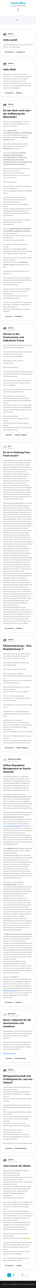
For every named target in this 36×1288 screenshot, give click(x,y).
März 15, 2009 (12, 1072)
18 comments (9, 1002)
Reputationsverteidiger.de (10, 990)
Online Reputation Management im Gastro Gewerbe (17, 768)
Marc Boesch (11, 1013)
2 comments (8, 1058)
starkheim (10, 33)
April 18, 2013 (11, 330)
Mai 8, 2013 (11, 106)
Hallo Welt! (9, 69)
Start (17, 19)
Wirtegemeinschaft (20, 1148)
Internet (17, 1058)
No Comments (9, 52)
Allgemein (19, 93)
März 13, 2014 (12, 65)
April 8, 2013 (11, 448)
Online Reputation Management (12, 826)
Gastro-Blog (18, 3)
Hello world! (10, 40)
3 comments (8, 316)
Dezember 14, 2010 (13, 761)
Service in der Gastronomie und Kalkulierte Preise (13, 337)
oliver (9, 446)
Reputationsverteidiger (14, 759)
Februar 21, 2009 (12, 1161)
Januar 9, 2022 (12, 36)
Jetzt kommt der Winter (17, 1165)
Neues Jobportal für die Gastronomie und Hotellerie (17, 1023)
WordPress (16, 1284)
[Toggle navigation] (18, 9)
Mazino (27, 1284)
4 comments (8, 1148)
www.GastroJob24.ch (9, 1053)
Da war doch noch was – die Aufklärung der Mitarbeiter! (17, 113)
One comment (9, 93)
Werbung (23, 1058)
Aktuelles (18, 435)
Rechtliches (18, 316)
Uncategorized (20, 52)
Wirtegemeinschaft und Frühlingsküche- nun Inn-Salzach (18, 1079)
